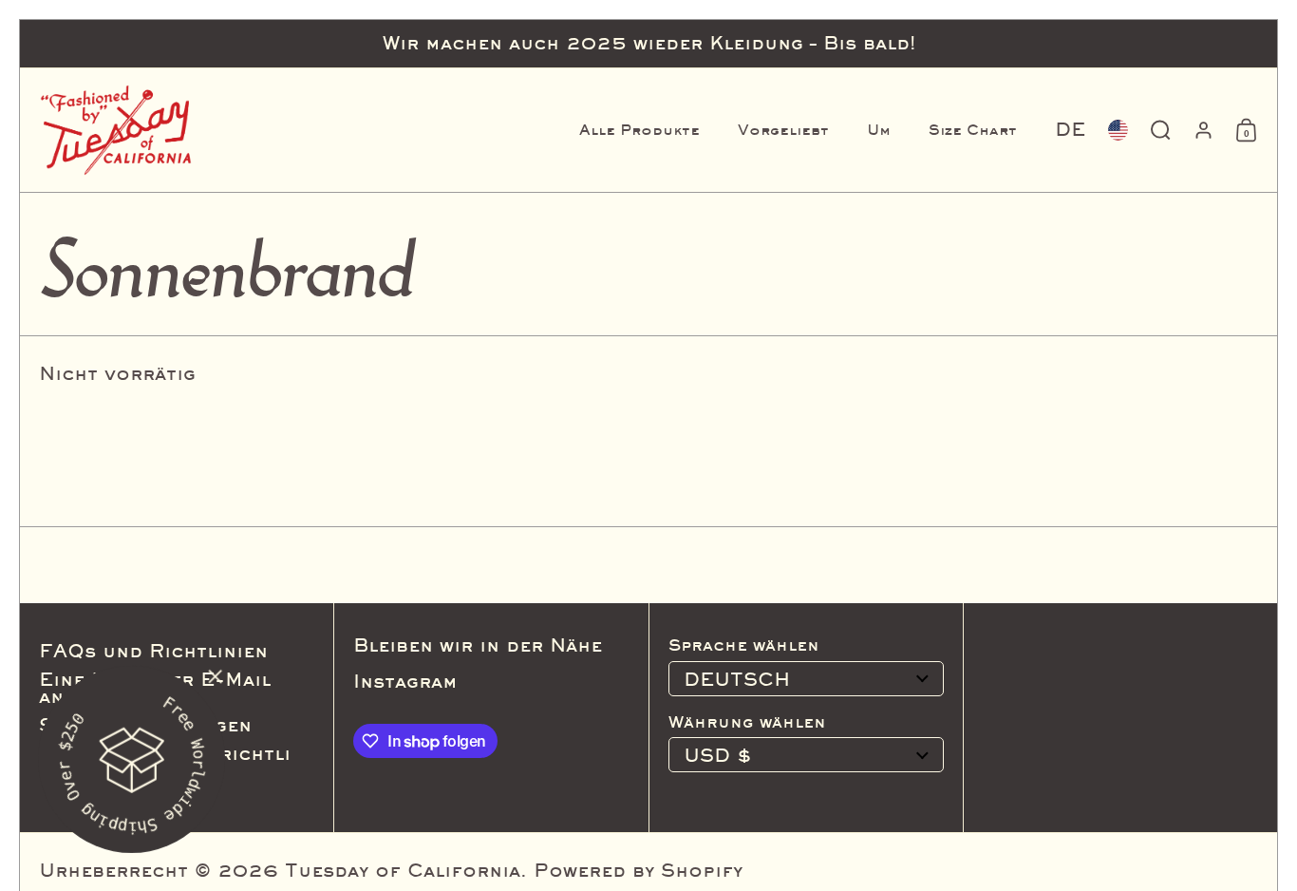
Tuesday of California (402, 870)
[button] (1070, 130)
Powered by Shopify (638, 870)
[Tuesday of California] (116, 130)
